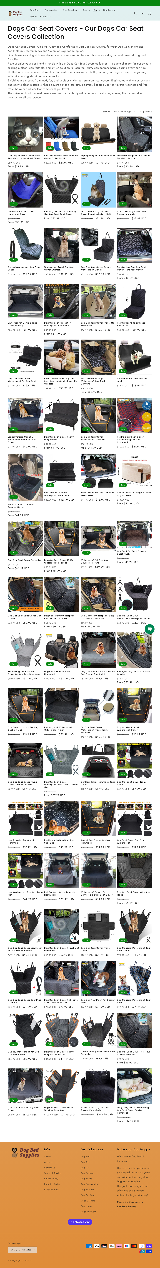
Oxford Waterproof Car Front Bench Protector (133, 157)
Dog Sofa (85, 1162)
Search (47, 1156)
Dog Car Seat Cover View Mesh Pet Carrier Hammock (25, 949)
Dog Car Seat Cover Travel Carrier (95, 949)
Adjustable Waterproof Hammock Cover (21, 213)
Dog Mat (85, 1167)
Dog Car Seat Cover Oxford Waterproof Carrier (96, 268)
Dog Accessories (89, 1184)
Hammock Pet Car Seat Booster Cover (21, 506)
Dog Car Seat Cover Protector (25, 560)
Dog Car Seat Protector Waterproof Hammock (57, 324)
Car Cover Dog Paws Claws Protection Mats (132, 213)
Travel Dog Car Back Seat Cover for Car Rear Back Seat (24, 673)
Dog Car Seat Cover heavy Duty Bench (59, 438)
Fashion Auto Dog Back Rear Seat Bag (59, 841)
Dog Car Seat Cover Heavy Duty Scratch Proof (59, 1053)
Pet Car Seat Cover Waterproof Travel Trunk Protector (94, 730)
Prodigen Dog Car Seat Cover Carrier (133, 673)
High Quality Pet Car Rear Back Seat (98, 157)
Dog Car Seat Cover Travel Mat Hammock (98, 324)
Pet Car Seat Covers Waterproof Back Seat (56, 494)
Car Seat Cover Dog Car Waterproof (130, 841)
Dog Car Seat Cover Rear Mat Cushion (24, 1001)
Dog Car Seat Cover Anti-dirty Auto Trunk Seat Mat (61, 1001)
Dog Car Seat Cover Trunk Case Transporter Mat (22, 783)
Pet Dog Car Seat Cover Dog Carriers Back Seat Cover (60, 213)
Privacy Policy (51, 1189)
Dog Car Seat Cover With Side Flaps (133, 893)
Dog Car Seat (87, 1195)
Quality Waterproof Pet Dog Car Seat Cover (23, 1053)
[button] (35, 10)
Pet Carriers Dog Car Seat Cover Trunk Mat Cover (131, 268)
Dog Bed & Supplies (23, 1261)
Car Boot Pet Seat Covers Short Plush (131, 552)
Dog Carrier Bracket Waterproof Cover (128, 728)
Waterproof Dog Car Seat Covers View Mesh (95, 1109)
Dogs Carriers (88, 1200)
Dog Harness (87, 1189)
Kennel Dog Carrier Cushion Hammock (96, 841)
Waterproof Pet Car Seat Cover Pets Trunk (95, 561)
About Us (48, 1162)
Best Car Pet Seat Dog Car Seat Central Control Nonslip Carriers (60, 381)
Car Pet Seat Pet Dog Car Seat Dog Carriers (134, 494)
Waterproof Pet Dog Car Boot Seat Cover (97, 494)
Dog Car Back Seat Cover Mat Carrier (24, 617)
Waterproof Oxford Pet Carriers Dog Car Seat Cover (96, 893)
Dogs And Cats (88, 1211)
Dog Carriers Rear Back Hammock (57, 673)
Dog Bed (85, 1156)
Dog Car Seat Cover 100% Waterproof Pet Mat (58, 561)
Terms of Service (52, 1173)
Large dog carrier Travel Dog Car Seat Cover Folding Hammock (133, 1110)
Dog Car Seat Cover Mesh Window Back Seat (58, 1109)
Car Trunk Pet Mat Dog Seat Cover (23, 1109)
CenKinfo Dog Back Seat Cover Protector (98, 1053)
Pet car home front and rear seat (132, 380)
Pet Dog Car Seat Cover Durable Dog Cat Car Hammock (130, 440)
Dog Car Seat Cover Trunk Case (131, 783)
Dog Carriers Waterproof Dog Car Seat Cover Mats (97, 617)
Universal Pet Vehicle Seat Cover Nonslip (22, 324)
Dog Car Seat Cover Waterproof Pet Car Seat (22, 380)
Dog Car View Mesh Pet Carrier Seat (98, 1001)
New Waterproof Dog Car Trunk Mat (25, 893)
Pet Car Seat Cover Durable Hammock (59, 893)
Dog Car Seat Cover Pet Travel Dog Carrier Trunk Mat (98, 673)
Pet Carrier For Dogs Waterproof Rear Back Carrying (93, 381)
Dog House (86, 1178)
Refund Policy (51, 1178)
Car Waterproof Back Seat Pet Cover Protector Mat (61, 157)
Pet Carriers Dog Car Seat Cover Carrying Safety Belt (96, 213)
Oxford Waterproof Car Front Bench (24, 268)
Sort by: (106, 111)
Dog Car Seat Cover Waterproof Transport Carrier (133, 617)
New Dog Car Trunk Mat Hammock (21, 841)
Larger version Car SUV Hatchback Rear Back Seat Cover (22, 440)
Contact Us (49, 1167)
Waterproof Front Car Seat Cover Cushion (59, 268)
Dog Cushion (87, 1173)
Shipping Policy (52, 1184)
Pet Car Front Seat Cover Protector (131, 324)
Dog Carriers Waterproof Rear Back (134, 1001)
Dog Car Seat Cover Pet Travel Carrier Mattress (134, 1053)
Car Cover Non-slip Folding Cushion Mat (23, 728)
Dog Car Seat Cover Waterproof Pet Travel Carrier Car (61, 785)
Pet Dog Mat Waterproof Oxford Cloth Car (58, 728)
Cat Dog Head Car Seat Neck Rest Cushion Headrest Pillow (24, 157)
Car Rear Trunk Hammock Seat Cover (98, 783)
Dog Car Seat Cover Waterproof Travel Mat (94, 438)
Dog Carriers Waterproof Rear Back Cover (134, 949)
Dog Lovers (86, 1206)
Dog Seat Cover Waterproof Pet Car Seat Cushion (60, 617)
